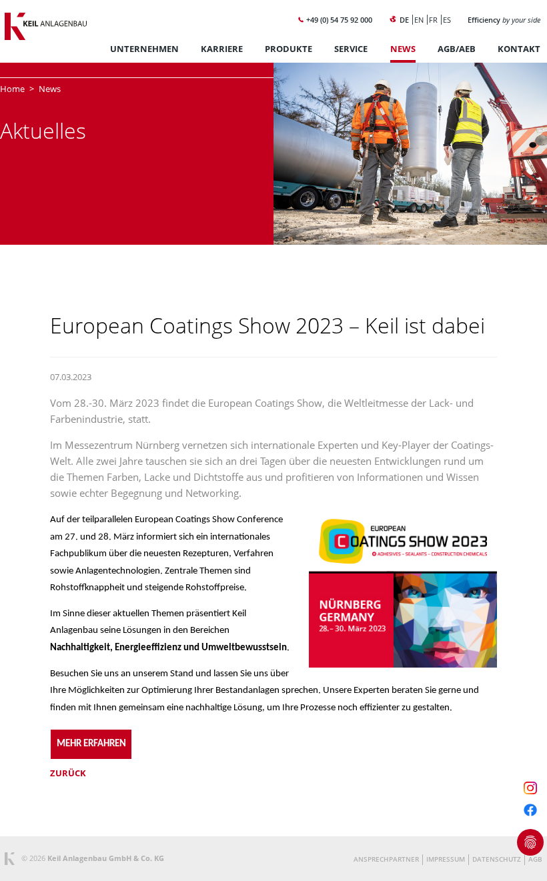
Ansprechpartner (386, 859)
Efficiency (504, 20)
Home (12, 89)
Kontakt (519, 49)
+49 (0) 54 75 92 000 (338, 20)
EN (419, 20)
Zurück (68, 773)
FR (433, 20)
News (403, 49)
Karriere (222, 49)
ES (447, 20)
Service (351, 49)
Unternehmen (144, 49)
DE (404, 20)
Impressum (445, 859)
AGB (535, 859)
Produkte (288, 49)
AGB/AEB (457, 49)
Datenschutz (496, 859)
